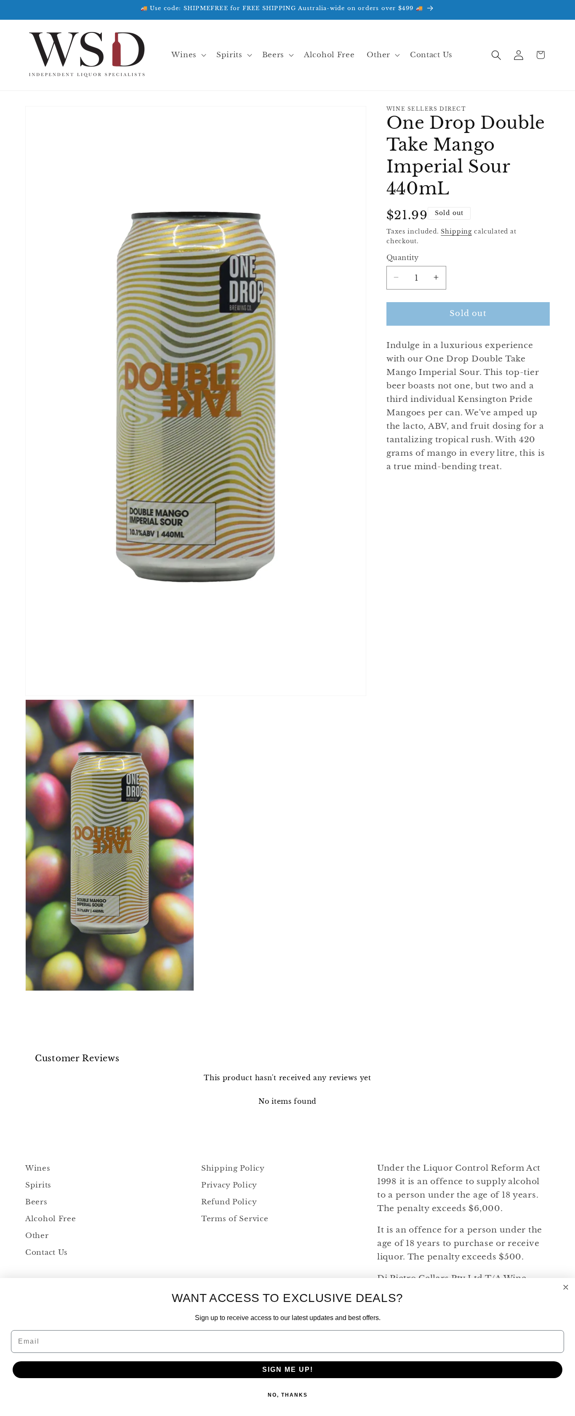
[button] (187, 55)
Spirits (38, 1185)
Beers (36, 1202)
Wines (38, 1168)
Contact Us (46, 1252)
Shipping (456, 231)
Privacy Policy (229, 1185)
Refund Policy (229, 1202)
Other (37, 1235)
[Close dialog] (566, 1287)
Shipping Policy (233, 1168)
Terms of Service (235, 1218)
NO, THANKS (288, 1395)
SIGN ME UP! (287, 1369)
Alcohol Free (50, 1218)
